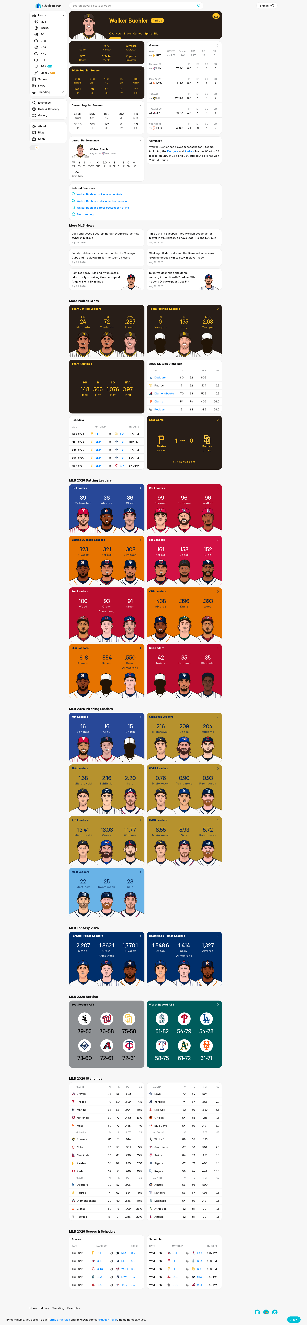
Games (137, 33)
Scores (42, 79)
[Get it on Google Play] (266, 1312)
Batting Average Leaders (88, 540)
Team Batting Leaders (86, 309)
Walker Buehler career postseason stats (103, 207)
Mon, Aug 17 (155, 78)
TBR (122, 442)
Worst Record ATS (161, 1004)
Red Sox (159, 1110)
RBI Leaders (157, 488)
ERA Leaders (79, 768)
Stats (127, 33)
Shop (41, 139)
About (42, 126)
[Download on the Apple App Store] (257, 1312)
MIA (123, 1253)
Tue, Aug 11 (154, 93)
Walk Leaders (80, 872)
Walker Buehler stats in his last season (102, 201)
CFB (43, 41)
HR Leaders (79, 488)
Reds (80, 1171)
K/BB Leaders (158, 820)
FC (42, 34)
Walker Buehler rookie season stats (99, 194)
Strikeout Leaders (161, 717)
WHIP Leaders (158, 768)
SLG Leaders (80, 648)
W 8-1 (114, 153)
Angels (158, 1217)
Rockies (159, 409)
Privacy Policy (108, 1319)
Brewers (82, 1139)
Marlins (81, 1110)
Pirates (161, 446)
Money (45, 73)
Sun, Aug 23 (155, 64)
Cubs (80, 1147)
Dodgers (172, 151)
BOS (100, 1285)
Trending (58, 1308)
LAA (200, 1253)
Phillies (81, 1102)
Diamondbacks (164, 393)
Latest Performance (85, 140)
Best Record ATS (83, 1004)
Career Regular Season (87, 105)
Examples (44, 102)
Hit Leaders (157, 540)
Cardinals (83, 1155)
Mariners (160, 1201)
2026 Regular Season (85, 70)
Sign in (264, 5)
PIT (97, 434)
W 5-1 (180, 113)
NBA (43, 47)
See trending (85, 214)
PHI (175, 1261)
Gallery (42, 115)
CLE (99, 1261)
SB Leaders (156, 648)
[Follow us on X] (274, 1312)
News (41, 85)
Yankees (159, 1102)
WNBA (45, 28)
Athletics (160, 1209)
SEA (99, 1277)
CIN (122, 465)
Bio (156, 33)
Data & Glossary (48, 109)
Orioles (159, 1118)
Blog (41, 132)
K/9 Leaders (79, 820)
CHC (100, 1269)
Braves (81, 1094)
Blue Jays (160, 1126)
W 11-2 (179, 98)
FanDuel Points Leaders (87, 936)
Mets (80, 1126)
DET (124, 1261)
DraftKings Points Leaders (167, 936)
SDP (122, 434)
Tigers (158, 1163)
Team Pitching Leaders (164, 309)
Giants (158, 401)
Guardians (161, 1147)
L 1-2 (180, 83)
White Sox (161, 1139)
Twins (158, 1155)
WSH (124, 1269)
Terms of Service (59, 1319)
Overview (115, 33)
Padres (157, 20)
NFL (43, 60)
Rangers (159, 1193)
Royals (158, 1171)
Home (33, 1308)
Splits (148, 33)
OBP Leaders (157, 591)
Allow (293, 1319)
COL (175, 1285)
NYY (124, 1277)
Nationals (83, 1118)
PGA (43, 66)
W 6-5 (180, 128)
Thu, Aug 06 (155, 108)
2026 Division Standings (165, 364)
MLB (43, 21)
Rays (157, 1094)
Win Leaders (79, 717)
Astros (158, 1185)
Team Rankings (81, 363)
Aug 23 (93, 153)
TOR (124, 1285)
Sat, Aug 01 (155, 123)
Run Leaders (79, 591)
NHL (43, 53)
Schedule (78, 420)
